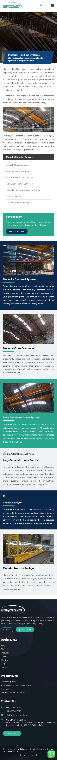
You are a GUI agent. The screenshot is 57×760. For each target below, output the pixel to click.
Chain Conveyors (13, 196)
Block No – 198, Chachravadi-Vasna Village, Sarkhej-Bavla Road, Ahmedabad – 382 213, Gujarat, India (31, 722)
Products (5, 653)
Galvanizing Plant (8, 682)
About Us (5, 649)
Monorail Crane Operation (18, 171)
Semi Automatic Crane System (19, 177)
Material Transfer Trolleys (17, 202)
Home (3, 645)
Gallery (4, 656)
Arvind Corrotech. (25, 749)
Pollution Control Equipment (13, 692)
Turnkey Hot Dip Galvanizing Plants (16, 685)
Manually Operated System (18, 165)
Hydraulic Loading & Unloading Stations (24, 190)
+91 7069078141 (46, 6)
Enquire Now (12, 733)
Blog (3, 664)
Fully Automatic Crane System (19, 183)
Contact (4, 667)
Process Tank (6, 689)
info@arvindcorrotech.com (41, 6)
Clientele (4, 660)
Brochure (26, 630)
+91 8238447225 (13, 711)
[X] (52, 5)
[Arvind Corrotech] (12, 6)
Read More (7, 630)
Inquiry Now (19, 231)
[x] (20, 755)
